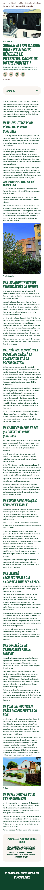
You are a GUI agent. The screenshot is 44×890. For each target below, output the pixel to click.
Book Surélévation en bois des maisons (28, 830)
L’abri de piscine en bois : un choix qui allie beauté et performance (22, 848)
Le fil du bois (12, 3)
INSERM (10, 679)
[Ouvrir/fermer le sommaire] (37, 90)
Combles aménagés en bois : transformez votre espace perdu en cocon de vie (22, 854)
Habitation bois (8, 42)
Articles (21, 3)
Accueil (5, 3)
